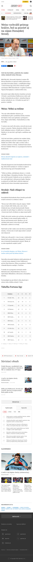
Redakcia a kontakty (6, 524)
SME (19, 411)
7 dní (15, 411)
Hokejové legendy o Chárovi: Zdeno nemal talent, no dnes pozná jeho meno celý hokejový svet (14, 18)
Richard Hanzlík (4, 382)
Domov (3, 507)
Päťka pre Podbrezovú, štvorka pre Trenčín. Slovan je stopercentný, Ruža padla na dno (18, 488)
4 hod (5, 411)
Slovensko (16, 507)
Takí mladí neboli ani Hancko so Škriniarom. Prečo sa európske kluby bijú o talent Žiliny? (6, 488)
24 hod (9, 411)
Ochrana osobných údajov (12, 549)
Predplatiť (25, 1)
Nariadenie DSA (23, 549)
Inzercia (3, 549)
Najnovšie (24, 408)
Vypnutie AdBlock (21, 524)
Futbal (9, 507)
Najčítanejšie (8, 408)
